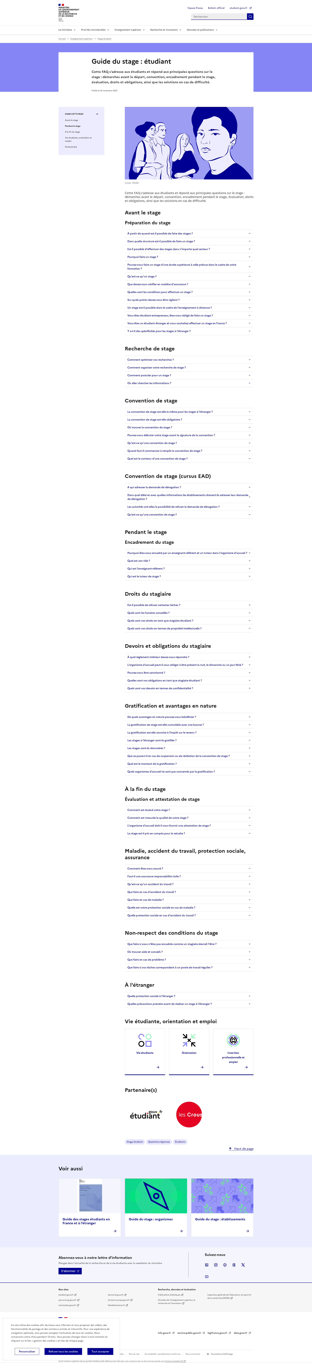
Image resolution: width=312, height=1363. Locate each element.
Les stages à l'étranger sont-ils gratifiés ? (151, 740)
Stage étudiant (104, 38)
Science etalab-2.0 (174, 1361)
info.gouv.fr (165, 1333)
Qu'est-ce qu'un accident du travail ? (150, 884)
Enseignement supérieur (128, 30)
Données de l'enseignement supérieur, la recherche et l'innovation (176, 1302)
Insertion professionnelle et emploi (233, 1057)
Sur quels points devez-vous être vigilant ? (153, 300)
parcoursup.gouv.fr (67, 1300)
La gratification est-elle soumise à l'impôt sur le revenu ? (161, 732)
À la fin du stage (72, 131)
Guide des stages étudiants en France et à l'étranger (86, 1221)
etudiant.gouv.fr (239, 8)
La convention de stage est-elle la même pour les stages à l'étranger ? (170, 412)
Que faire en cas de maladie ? (145, 900)
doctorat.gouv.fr (116, 1294)
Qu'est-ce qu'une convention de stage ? (152, 443)
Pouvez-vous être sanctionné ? (146, 673)
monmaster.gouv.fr (67, 1305)
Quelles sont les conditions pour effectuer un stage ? (160, 292)
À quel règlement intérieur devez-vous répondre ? (158, 657)
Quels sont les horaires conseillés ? (148, 613)
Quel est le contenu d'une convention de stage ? (157, 459)
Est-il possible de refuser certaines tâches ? (153, 605)
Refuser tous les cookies (63, 1351)
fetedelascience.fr (116, 1305)
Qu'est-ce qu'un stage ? (141, 276)
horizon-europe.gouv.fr (119, 1300)
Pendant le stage (72, 126)
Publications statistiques (169, 1294)
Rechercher (250, 16)
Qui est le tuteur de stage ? (144, 576)
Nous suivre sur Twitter (243, 1265)
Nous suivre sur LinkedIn (206, 1265)
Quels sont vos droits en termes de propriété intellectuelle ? (164, 628)
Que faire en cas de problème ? (146, 960)
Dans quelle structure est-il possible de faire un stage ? (161, 241)
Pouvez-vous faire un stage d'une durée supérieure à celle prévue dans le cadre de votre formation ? (181, 267)
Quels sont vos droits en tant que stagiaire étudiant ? (160, 621)
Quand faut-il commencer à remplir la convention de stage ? (164, 451)
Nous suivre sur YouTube (206, 1276)
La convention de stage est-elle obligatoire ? (154, 419)
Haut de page (244, 1148)
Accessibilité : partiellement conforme (163, 1354)
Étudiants (180, 1142)
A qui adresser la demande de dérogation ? (154, 487)
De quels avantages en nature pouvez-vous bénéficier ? (161, 717)
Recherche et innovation (164, 30)
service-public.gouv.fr (189, 1333)
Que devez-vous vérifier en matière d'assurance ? (157, 284)
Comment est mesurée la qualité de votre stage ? (157, 818)
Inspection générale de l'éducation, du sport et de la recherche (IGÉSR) (229, 1296)
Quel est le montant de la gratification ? (152, 764)
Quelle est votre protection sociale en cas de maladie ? (161, 907)
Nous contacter (193, 1354)
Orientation (189, 1053)
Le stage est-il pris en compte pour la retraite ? (156, 833)
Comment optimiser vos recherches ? (150, 360)
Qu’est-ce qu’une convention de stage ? (152, 514)
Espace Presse (195, 8)
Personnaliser (27, 1351)
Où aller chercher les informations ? (149, 383)
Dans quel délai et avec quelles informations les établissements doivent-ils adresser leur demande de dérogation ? (187, 497)
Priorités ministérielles (93, 30)
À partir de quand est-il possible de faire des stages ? (160, 233)
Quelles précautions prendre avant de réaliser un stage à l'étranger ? (169, 1004)
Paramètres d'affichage (221, 1354)
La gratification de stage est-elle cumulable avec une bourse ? (165, 725)
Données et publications (200, 30)
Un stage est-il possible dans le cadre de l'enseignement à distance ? (169, 308)
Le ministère (65, 30)
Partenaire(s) (71, 146)
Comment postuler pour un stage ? (149, 375)
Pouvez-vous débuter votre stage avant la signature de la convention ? (171, 435)
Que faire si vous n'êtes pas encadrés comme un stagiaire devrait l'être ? (171, 944)
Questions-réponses (159, 1142)
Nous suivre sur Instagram (216, 1265)
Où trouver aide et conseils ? (145, 952)
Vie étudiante (144, 1053)
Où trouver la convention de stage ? (149, 427)
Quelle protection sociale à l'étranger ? (151, 996)
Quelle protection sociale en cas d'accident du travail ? (161, 915)
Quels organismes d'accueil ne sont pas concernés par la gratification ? (171, 771)
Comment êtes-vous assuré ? (145, 868)
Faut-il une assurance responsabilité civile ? (154, 876)
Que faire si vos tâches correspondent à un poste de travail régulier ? (169, 967)
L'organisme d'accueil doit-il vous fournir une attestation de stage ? (169, 825)
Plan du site (134, 1354)
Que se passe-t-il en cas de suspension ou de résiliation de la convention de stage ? (178, 756)
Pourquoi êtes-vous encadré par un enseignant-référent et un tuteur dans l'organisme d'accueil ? (187, 553)
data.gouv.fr (241, 1333)
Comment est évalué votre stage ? (148, 810)
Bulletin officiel (216, 8)
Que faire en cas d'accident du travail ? (151, 892)
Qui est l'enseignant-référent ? (146, 568)
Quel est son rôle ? (138, 561)
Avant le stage (71, 120)
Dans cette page (74, 114)
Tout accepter (100, 1351)
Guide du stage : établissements (220, 1219)
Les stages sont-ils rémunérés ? (146, 748)
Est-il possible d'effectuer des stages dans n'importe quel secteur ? (168, 249)
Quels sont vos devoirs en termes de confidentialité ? (160, 688)
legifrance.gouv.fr (218, 1333)
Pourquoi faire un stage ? (142, 257)
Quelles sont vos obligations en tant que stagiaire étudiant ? (164, 680)
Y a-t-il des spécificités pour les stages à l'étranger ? (159, 331)
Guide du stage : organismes (151, 1219)
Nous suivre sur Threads (234, 1265)
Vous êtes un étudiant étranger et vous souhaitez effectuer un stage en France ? (177, 323)
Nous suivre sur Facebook (225, 1265)
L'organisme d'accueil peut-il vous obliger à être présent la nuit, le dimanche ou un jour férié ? (185, 665)
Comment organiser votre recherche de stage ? (156, 367)
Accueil (62, 38)
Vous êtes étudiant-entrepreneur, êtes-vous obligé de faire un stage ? (170, 315)
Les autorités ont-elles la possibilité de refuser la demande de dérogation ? (173, 507)
